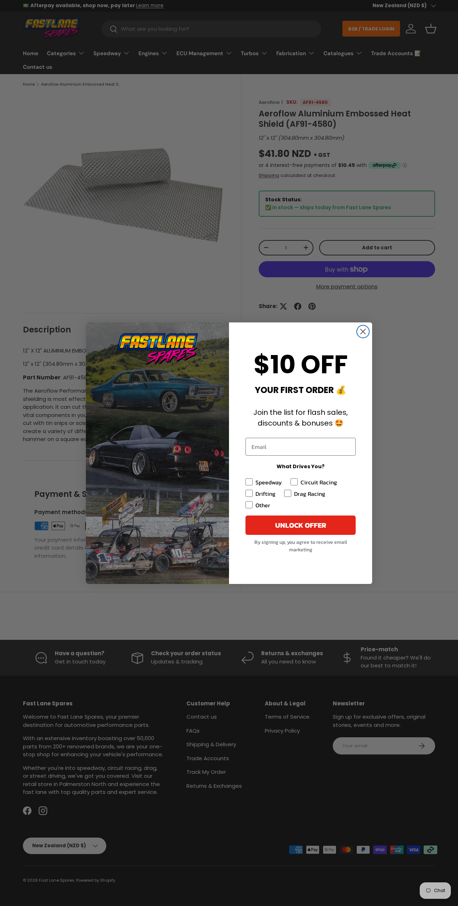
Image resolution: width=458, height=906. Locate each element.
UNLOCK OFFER (300, 525)
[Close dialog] (363, 331)
